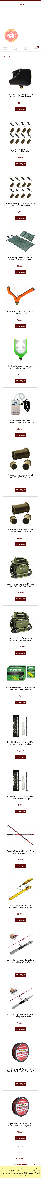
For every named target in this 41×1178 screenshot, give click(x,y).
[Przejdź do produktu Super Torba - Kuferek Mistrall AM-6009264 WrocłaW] (20, 567)
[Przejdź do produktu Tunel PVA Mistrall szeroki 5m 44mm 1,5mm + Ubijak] (20, 780)
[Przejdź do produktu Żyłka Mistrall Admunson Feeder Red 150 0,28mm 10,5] (20, 1052)
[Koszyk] (36, 48)
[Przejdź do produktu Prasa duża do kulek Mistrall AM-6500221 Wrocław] (20, 458)
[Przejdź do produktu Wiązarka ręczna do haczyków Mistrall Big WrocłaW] (20, 944)
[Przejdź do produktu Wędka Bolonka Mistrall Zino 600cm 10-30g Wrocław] (20, 835)
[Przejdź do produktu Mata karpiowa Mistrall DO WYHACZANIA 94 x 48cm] (20, 242)
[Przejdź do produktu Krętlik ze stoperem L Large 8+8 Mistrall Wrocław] (20, 133)
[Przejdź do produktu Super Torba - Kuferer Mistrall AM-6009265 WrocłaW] (20, 622)
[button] (5, 48)
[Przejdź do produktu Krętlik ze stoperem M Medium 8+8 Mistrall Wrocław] (20, 187)
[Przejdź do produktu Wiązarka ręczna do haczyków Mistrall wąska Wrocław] (20, 998)
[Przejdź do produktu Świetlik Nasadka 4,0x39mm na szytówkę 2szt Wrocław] (20, 674)
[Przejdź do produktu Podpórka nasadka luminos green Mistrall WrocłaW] (20, 349)
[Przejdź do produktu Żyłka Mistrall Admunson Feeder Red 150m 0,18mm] (20, 1107)
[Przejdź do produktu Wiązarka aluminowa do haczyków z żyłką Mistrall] (20, 889)
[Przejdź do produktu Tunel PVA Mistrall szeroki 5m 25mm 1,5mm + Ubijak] (20, 726)
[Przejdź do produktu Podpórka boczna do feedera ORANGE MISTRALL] (20, 295)
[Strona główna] (20, 24)
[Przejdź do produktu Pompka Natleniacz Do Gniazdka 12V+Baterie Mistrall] (20, 404)
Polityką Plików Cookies (15, 1171)
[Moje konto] (25, 48)
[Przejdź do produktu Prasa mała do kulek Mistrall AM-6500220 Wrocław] (20, 513)
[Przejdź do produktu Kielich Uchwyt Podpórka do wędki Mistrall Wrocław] (20, 78)
